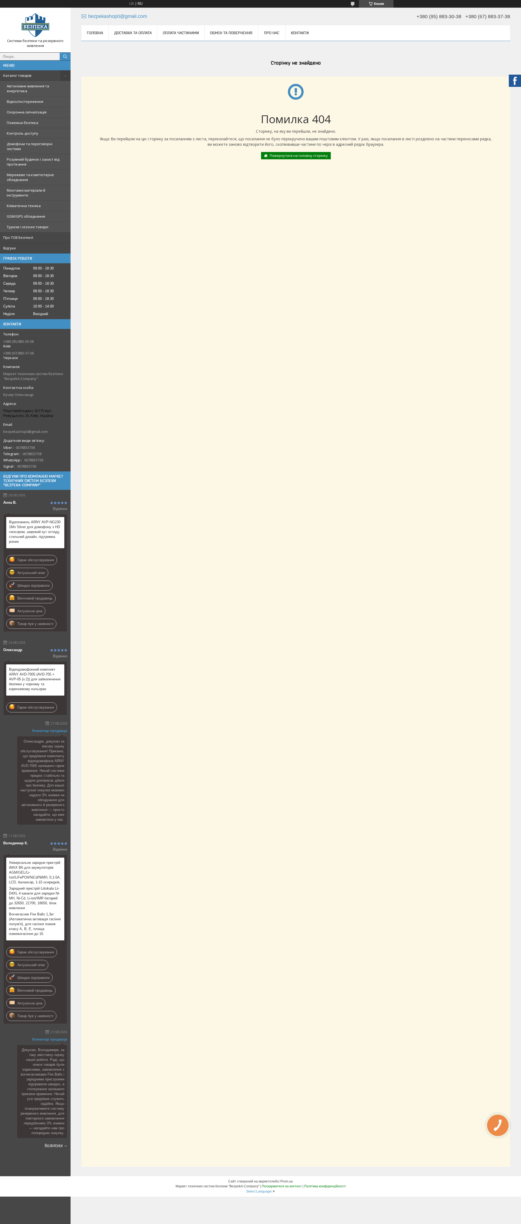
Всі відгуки (54, 1145)
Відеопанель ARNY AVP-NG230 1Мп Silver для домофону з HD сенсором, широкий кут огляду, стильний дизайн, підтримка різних (35, 532)
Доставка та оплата (133, 33)
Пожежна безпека (22, 122)
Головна (95, 33)
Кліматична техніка (24, 205)
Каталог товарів (17, 75)
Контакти (300, 33)
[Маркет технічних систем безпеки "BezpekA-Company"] (35, 25)
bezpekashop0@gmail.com (25, 431)
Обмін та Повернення (231, 33)
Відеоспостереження (25, 101)
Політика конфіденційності (325, 1186)
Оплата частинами (181, 33)
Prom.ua (286, 1181)
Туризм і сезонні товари (27, 226)
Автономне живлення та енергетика (28, 88)
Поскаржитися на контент (282, 1186)
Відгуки (9, 248)
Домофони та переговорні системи (29, 146)
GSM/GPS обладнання (26, 216)
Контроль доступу (22, 133)
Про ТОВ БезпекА (18, 237)
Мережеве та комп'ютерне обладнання (30, 177)
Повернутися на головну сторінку (299, 155)
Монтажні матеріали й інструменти (26, 193)
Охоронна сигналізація (26, 112)
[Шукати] (65, 56)
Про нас (271, 33)
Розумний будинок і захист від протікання (33, 162)
